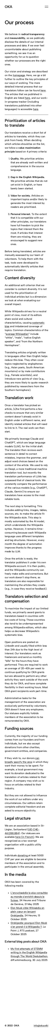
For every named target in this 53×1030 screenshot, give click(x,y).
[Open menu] (46, 7)
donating (23, 855)
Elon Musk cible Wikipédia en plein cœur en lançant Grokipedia (27, 911)
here (43, 90)
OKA (8, 7)
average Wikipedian (17, 333)
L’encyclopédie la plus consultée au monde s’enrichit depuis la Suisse (29, 896)
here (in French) (24, 836)
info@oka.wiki (41, 1025)
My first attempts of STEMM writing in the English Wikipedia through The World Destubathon (29, 952)
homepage (19, 75)
